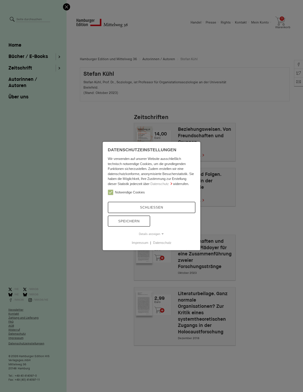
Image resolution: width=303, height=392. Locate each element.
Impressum (140, 243)
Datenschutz (159, 183)
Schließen (151, 207)
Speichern (129, 221)
